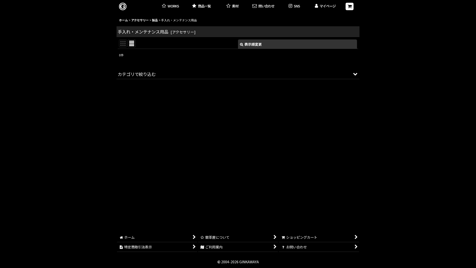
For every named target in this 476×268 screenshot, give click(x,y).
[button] (294, 6)
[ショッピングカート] (350, 6)
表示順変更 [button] (253, 44)
